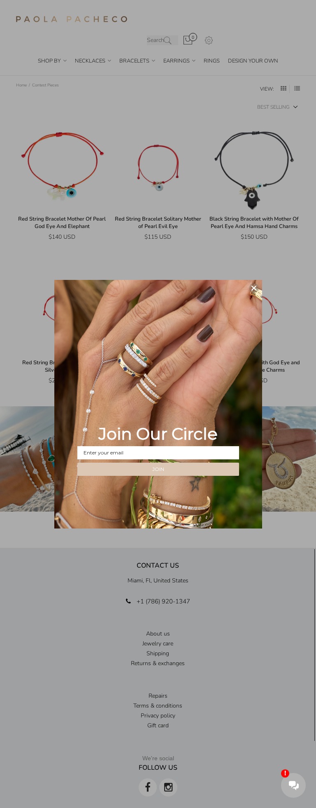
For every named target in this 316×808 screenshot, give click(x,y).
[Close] (254, 288)
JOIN (158, 469)
